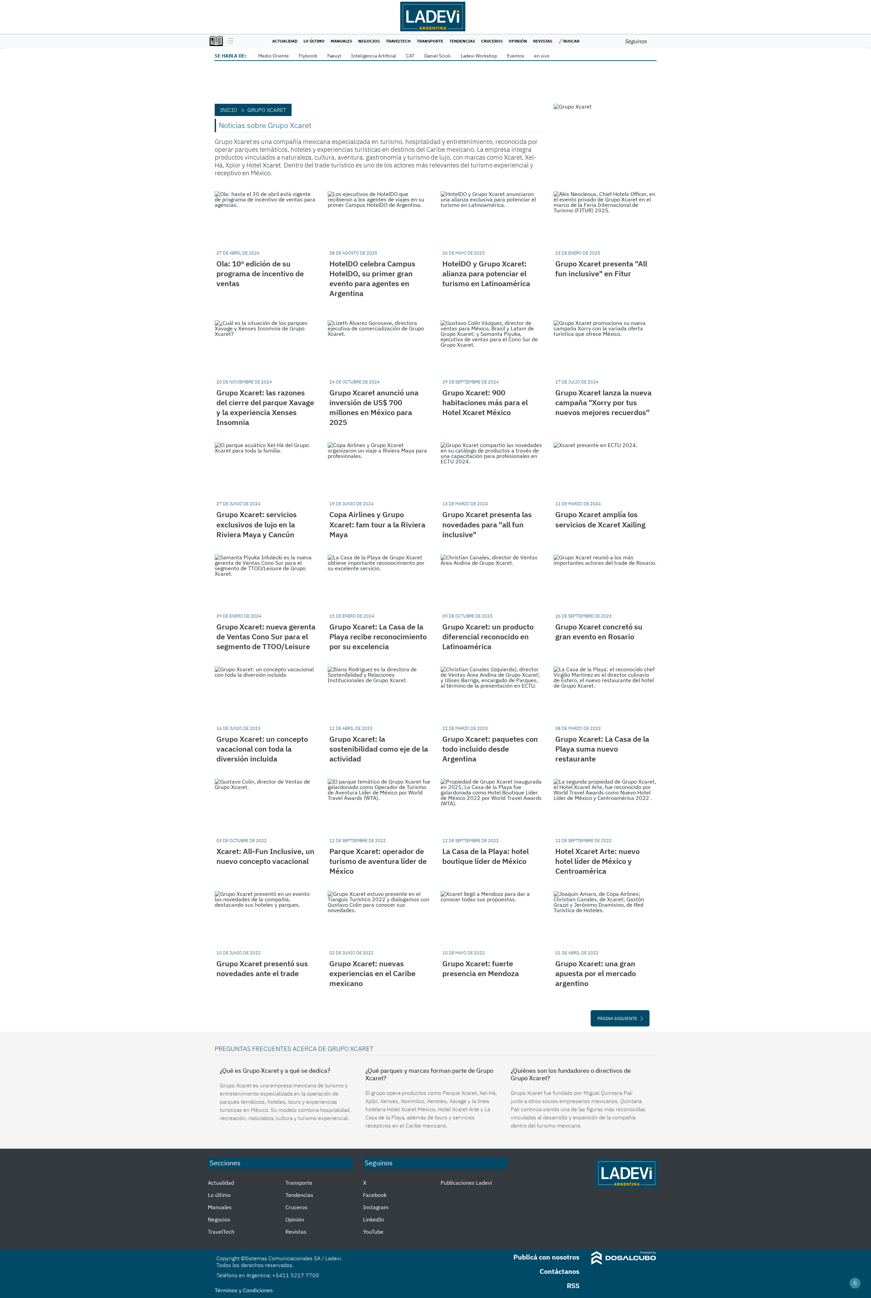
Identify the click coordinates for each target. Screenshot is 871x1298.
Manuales (341, 41)
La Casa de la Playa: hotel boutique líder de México (485, 856)
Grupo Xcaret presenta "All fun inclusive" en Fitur (601, 268)
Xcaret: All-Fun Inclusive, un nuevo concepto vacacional (265, 856)
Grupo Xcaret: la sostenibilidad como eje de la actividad (378, 748)
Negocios (369, 41)
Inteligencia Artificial (373, 56)
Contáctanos (559, 1271)
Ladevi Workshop (479, 56)
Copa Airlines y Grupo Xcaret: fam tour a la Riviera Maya (377, 524)
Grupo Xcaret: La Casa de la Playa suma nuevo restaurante (602, 748)
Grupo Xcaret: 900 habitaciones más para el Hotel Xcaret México (485, 402)
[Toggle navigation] (229, 41)
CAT (410, 56)
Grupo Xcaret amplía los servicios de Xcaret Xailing (600, 519)
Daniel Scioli (437, 56)
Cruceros (492, 41)
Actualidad (284, 41)
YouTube (373, 1231)
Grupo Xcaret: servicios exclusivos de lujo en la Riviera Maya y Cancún (256, 524)
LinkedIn (373, 1219)
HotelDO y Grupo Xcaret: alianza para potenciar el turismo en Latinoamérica (486, 273)
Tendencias (462, 41)
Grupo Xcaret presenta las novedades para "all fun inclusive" (487, 524)
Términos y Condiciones (244, 1290)
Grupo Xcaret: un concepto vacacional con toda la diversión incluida (262, 748)
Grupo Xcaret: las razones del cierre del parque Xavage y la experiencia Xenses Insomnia (265, 407)
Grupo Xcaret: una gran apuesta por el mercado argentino (595, 973)
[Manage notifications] (855, 1283)
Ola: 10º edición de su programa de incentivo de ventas (260, 273)
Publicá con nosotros (546, 1257)
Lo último (314, 41)
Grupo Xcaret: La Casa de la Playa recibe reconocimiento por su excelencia (378, 636)
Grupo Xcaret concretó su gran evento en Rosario (598, 631)
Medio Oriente (273, 56)
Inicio (228, 109)
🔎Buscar (568, 41)
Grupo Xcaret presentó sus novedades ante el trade (262, 968)
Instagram (376, 1207)
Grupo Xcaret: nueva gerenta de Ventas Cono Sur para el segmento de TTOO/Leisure (265, 636)
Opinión (518, 41)
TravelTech (398, 41)
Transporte (430, 41)
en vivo (541, 56)
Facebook (375, 1195)
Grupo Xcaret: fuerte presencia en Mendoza (480, 968)
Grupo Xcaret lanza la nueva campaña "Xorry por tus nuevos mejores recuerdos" (603, 402)
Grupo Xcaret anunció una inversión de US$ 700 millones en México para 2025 (373, 407)
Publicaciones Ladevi (466, 1182)
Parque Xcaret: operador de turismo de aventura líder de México (378, 861)
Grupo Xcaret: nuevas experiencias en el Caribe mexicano (372, 973)
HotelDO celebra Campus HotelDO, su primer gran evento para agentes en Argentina (372, 278)
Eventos (515, 56)
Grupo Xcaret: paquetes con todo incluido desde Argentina (490, 748)
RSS (573, 1285)
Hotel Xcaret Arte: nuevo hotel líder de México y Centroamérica (597, 861)
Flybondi (308, 56)
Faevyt (334, 56)
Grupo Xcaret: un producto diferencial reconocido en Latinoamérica (487, 636)
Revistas (542, 41)
